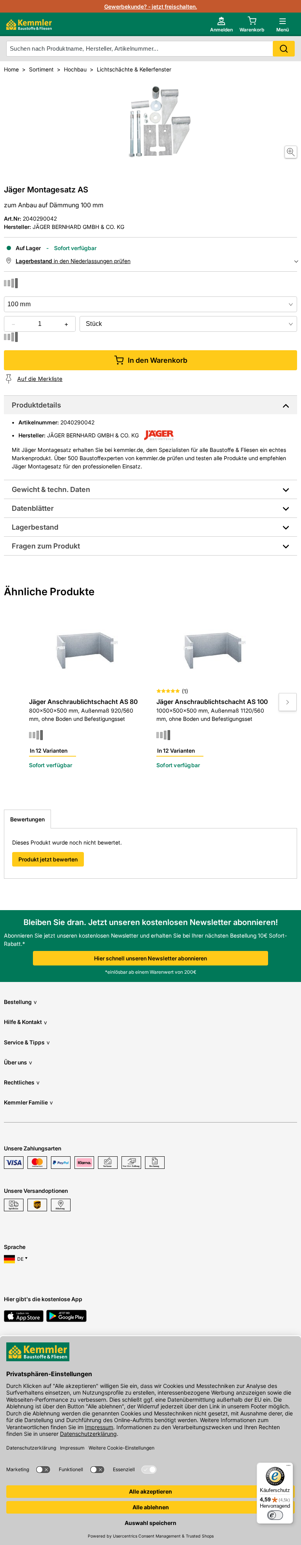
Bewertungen (27, 819)
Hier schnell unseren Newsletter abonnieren (150, 958)
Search (284, 49)
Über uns (18, 1062)
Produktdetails (36, 405)
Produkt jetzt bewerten (48, 859)
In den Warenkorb (157, 360)
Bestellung (20, 1001)
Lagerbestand (35, 527)
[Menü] (288, 1467)
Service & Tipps (27, 1042)
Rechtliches (22, 1082)
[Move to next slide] (288, 702)
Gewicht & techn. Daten (51, 489)
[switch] (275, 1515)
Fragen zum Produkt (46, 546)
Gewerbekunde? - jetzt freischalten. (150, 6)
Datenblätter (33, 508)
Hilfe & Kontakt (25, 1021)
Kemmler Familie (28, 1102)
